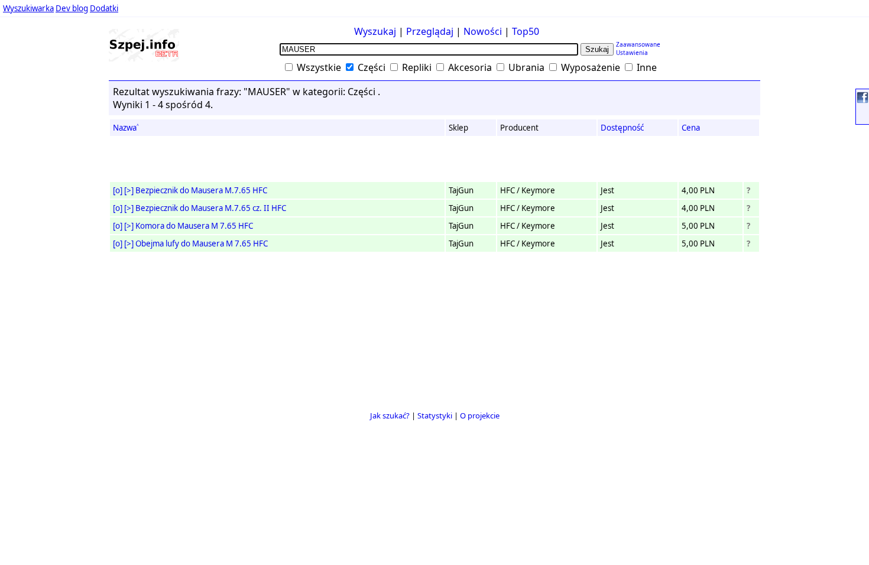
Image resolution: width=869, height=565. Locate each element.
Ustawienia (632, 52)
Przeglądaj (429, 31)
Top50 (525, 31)
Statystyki (434, 415)
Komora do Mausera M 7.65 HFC (194, 225)
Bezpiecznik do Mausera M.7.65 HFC (201, 190)
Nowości (482, 31)
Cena (691, 127)
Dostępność (622, 127)
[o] (117, 190)
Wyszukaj (375, 31)
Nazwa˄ (126, 127)
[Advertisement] (44, 230)
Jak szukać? (390, 415)
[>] (129, 190)
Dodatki (104, 8)
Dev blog (72, 8)
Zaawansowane (638, 44)
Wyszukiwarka (28, 8)
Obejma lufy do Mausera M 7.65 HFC (201, 243)
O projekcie (480, 415)
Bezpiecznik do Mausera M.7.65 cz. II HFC (210, 208)
